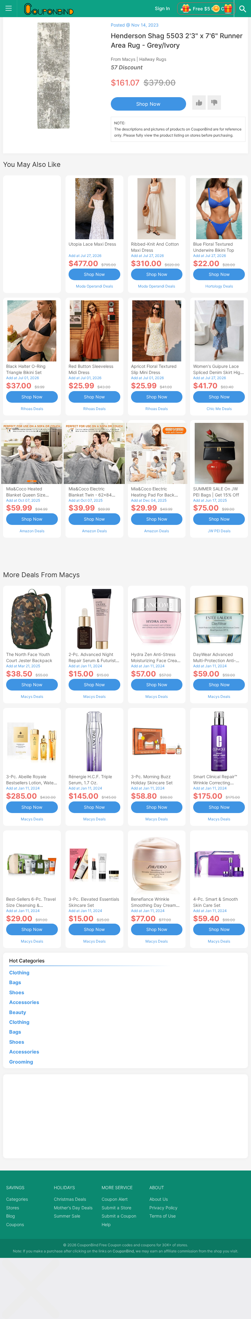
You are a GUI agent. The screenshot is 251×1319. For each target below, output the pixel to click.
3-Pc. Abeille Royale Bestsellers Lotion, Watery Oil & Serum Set (32, 782)
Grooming (21, 1062)
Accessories (24, 1002)
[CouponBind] (53, 8)
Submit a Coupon (119, 1215)
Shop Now (148, 104)
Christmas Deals (70, 1199)
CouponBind (123, 1251)
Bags (15, 982)
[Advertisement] (32, 233)
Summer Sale (67, 1215)
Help (106, 1224)
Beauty (17, 1012)
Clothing (19, 972)
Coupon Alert (115, 1199)
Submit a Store (116, 1207)
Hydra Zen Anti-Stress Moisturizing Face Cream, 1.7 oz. (156, 660)
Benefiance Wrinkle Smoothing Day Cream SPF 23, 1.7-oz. (153, 905)
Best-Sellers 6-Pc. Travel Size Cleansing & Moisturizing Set (31, 905)
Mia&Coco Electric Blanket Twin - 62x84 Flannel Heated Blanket (92, 495)
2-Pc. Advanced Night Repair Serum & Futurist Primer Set (92, 660)
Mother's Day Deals (73, 1207)
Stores (12, 1207)
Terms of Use (162, 1215)
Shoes (16, 992)
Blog (10, 1215)
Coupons (15, 1224)
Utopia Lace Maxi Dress (92, 244)
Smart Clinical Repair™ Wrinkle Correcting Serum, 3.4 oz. (215, 782)
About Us (158, 1199)
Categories (17, 1199)
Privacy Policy (163, 1207)
